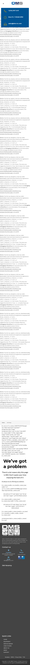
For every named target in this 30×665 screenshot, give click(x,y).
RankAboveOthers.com (21, 662)
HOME (5, 639)
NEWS (5, 650)
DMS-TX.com (14, 661)
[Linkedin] (23, 557)
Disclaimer (7, 657)
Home (3, 422)
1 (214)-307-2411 (21, 554)
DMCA (12, 657)
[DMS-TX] (17, 4)
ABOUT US (6, 648)
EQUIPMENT (7, 641)
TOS (24, 657)
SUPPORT (6, 652)
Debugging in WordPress (11, 31)
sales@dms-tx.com (8, 560)
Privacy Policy (18, 657)
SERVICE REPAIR (8, 643)
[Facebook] (19, 557)
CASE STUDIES (8, 646)
